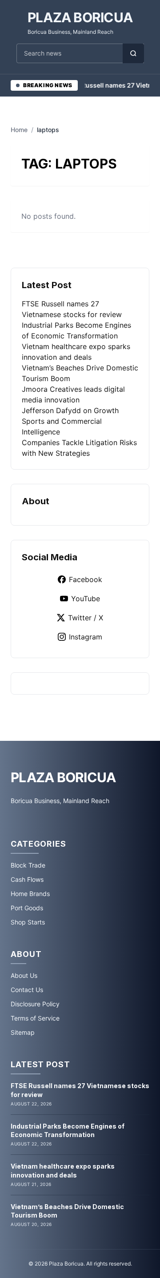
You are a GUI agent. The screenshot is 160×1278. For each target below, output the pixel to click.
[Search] (133, 53)
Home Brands (30, 893)
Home (19, 129)
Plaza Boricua (80, 17)
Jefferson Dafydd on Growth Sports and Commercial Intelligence (70, 421)
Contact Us (27, 989)
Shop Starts (28, 922)
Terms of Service (35, 1018)
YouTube (85, 598)
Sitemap (23, 1032)
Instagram (85, 636)
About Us (24, 975)
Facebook (85, 579)
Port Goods (27, 908)
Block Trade (28, 865)
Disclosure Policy (35, 1004)
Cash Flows (27, 879)
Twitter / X (85, 617)
